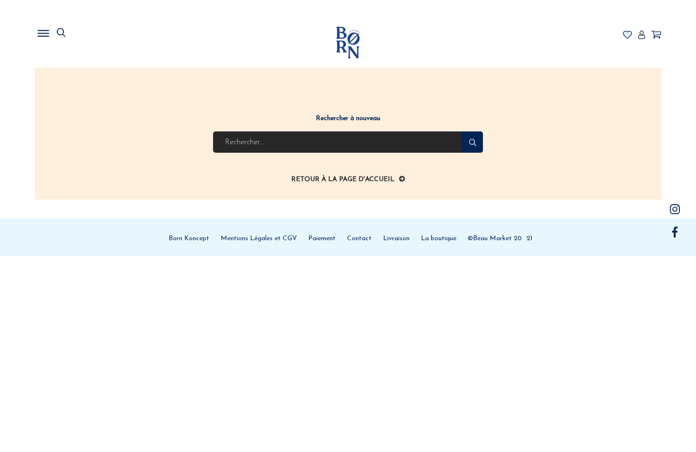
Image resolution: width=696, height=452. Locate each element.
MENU (92, 30)
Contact (359, 238)
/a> (675, 209)
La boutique (438, 238)
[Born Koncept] (348, 42)
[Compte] (642, 35)
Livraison (396, 238)
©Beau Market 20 (495, 238)
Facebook (675, 232)
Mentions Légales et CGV (259, 238)
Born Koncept (189, 238)
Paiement (322, 238)
